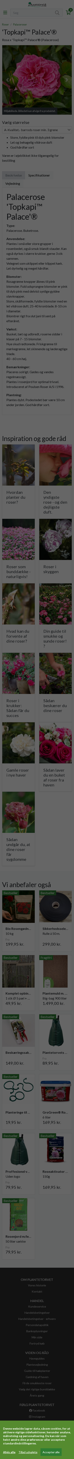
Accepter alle (51, 1452)
